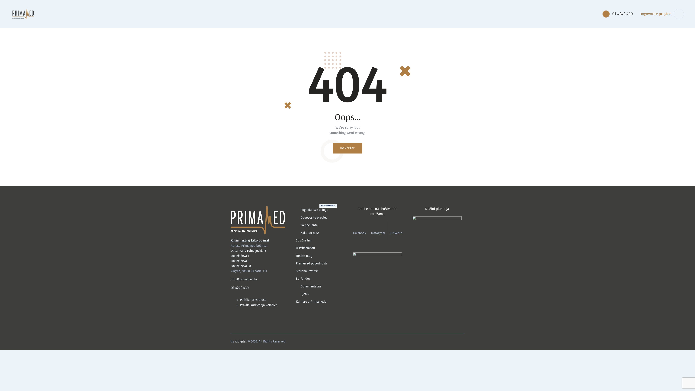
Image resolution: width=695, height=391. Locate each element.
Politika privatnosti (254, 300)
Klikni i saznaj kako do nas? (250, 240)
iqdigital (241, 341)
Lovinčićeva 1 (240, 256)
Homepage (347, 148)
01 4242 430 (240, 288)
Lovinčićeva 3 (240, 261)
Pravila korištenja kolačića (258, 305)
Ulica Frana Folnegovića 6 (248, 251)
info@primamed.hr (244, 279)
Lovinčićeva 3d (241, 266)
